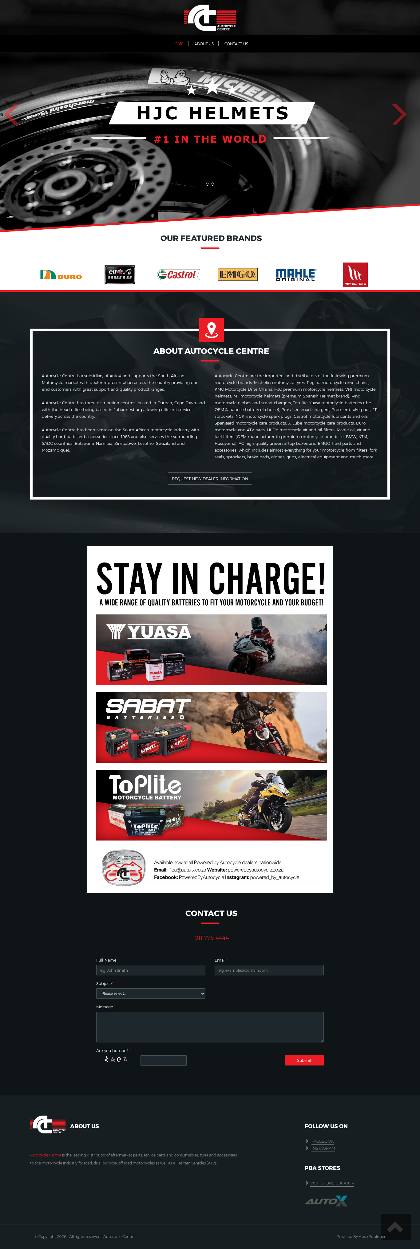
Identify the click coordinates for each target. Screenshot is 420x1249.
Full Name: (106, 960)
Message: (105, 1006)
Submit (304, 1060)
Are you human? (113, 1050)
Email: (221, 960)
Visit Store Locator (332, 1182)
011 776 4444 (211, 938)
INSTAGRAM (323, 1148)
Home (178, 44)
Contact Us (236, 44)
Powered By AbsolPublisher (361, 1236)
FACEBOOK (322, 1141)
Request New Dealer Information (210, 478)
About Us (204, 44)
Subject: (104, 983)
